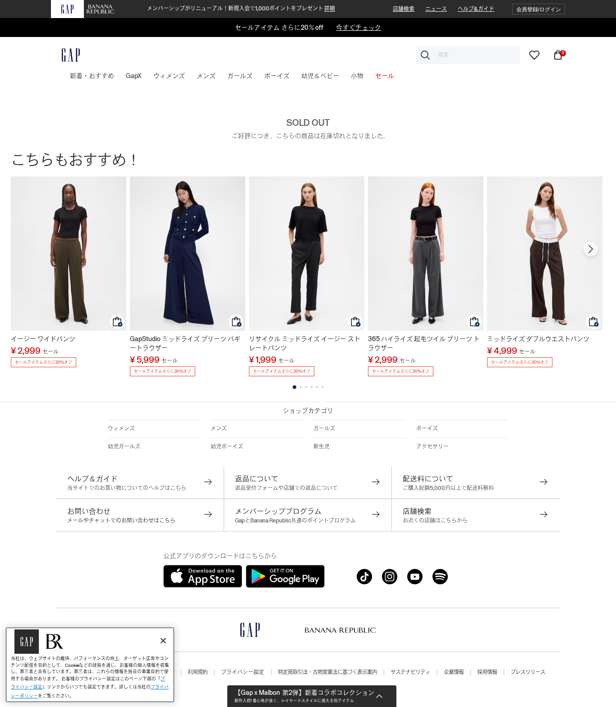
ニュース (436, 9)
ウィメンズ (121, 428)
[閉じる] (163, 641)
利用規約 (197, 672)
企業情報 (454, 672)
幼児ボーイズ (227, 447)
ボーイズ (427, 428)
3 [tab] (306, 387)
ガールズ (324, 428)
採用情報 (487, 672)
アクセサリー (432, 447)
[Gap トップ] (65, 55)
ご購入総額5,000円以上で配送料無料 (448, 488)
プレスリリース (527, 672)
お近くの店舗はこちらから (435, 521)
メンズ (219, 428)
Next (591, 249)
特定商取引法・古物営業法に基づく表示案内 (327, 672)
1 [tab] (294, 387)
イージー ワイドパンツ (43, 338)
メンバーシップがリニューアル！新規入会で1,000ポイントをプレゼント (241, 8)
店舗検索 (403, 9)
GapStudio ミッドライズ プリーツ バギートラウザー (185, 343)
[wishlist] (534, 54)
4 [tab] (312, 387)
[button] (539, 9)
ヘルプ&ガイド (476, 9)
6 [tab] (322, 387)
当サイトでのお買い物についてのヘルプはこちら (126, 488)
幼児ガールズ (124, 447)
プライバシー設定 (242, 672)
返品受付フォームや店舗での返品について (286, 488)
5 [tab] (317, 387)
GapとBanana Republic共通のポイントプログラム (295, 521)
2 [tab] (301, 387)
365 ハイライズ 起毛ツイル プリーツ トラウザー (424, 343)
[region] (90, 664)
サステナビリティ (410, 672)
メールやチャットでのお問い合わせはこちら (121, 521)
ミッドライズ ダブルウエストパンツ (538, 338)
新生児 (321, 447)
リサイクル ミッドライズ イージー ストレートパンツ (304, 343)
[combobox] (468, 55)
